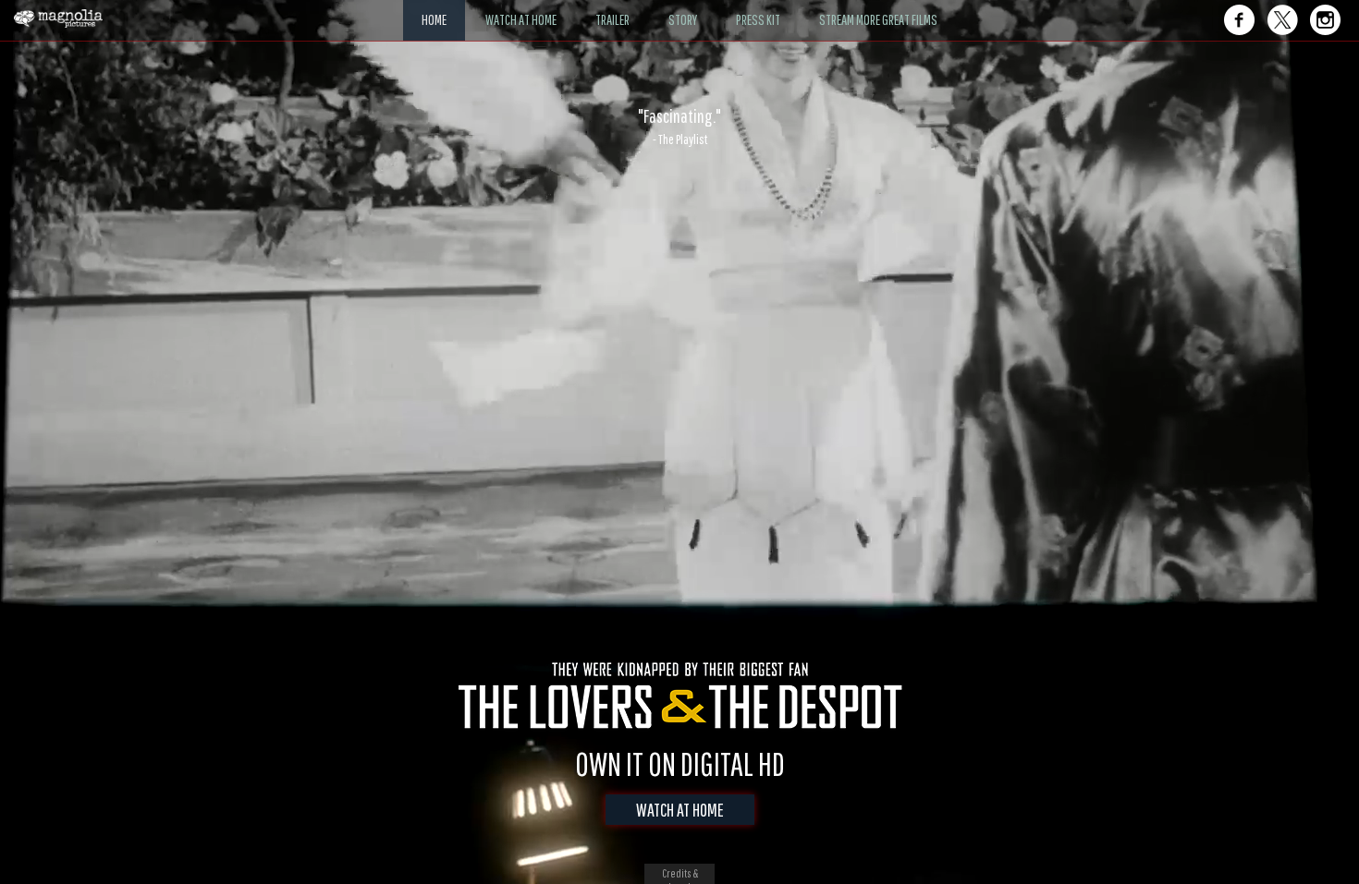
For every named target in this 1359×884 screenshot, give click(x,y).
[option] (679, 126)
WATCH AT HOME (680, 809)
